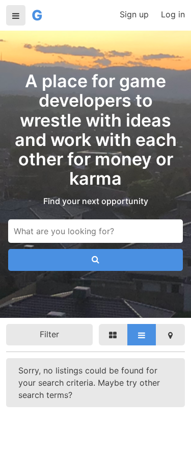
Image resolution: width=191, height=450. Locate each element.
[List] (141, 334)
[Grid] (113, 334)
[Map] (170, 334)
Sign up (134, 14)
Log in (173, 14)
